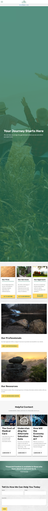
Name (3, 490)
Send (4, 509)
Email (26, 490)
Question (4, 498)
